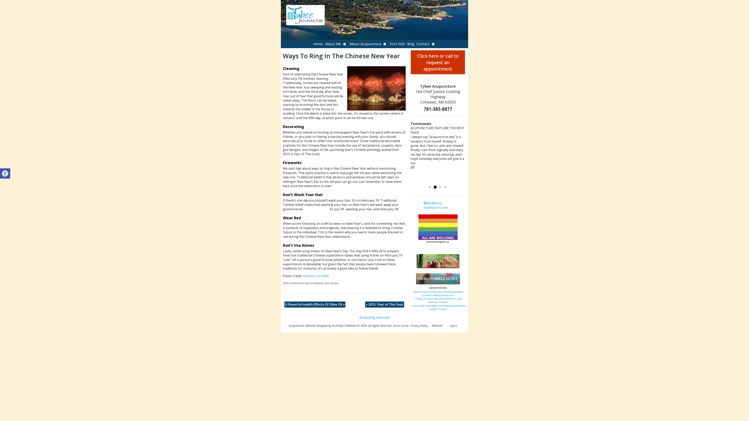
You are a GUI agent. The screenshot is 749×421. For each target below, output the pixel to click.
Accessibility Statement (374, 317)
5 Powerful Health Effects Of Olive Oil (315, 304)
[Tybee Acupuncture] (374, 20)
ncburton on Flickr (316, 276)
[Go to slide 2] (435, 187)
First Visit (397, 44)
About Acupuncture (365, 44)
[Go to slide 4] (445, 187)
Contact (423, 44)
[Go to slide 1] (430, 187)
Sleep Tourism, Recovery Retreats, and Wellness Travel (438, 300)
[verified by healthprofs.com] (438, 207)
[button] (5, 173)
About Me (333, 44)
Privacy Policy (419, 325)
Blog (410, 44)
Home (318, 44)
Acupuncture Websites (302, 325)
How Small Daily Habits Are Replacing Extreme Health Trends (438, 307)
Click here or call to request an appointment (438, 62)
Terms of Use (401, 325)
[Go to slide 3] (440, 187)
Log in (453, 325)
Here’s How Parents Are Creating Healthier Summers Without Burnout (438, 293)
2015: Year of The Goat (384, 304)
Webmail (437, 325)
